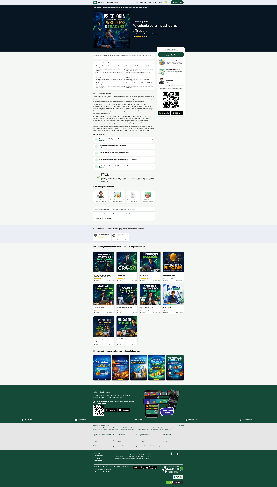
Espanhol (100, 471)
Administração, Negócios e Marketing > (113, 7)
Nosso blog (97, 453)
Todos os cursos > (97, 7)
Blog (149, 2)
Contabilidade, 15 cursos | (114, 429)
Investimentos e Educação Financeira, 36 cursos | (162, 427)
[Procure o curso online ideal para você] (137, 2)
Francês (105, 471)
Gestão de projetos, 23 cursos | (165, 429)
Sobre (154, 2)
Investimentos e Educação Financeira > (133, 7)
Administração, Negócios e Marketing (138, 425)
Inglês (95, 471)
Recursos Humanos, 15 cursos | (100, 429)
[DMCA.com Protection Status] (174, 482)
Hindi (109, 471)
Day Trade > (146, 7)
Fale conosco (97, 458)
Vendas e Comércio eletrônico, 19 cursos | (140, 427)
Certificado (143, 2)
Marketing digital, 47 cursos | (124, 427)
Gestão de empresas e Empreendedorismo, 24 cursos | (105, 427)
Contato (160, 2)
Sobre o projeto (98, 455)
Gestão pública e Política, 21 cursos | (128, 429)
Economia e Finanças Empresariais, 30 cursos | (147, 429)
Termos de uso (98, 460)
